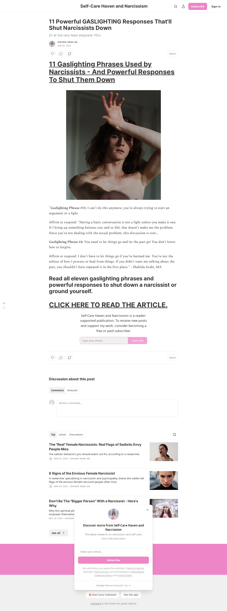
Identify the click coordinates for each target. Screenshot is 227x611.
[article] (113, 454)
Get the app (131, 594)
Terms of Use (101, 571)
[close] (147, 510)
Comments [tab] (57, 390)
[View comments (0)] (61, 53)
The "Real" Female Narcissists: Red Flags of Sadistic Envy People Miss (95, 447)
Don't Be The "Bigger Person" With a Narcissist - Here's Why (93, 503)
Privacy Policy (125, 575)
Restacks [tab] (72, 390)
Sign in (216, 6)
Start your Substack (104, 594)
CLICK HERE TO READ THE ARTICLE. (108, 305)
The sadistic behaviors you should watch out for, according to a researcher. (94, 454)
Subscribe (197, 6)
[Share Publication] (183, 6)
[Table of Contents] (3, 305)
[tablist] (64, 390)
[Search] (175, 6)
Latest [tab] (62, 434)
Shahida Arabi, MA (67, 42)
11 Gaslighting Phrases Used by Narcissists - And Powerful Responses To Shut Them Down (112, 72)
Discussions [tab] (76, 434)
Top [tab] (53, 434)
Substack (96, 603)
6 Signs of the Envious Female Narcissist (82, 473)
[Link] (44, 72)
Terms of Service (135, 568)
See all (56, 533)
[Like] (52, 53)
